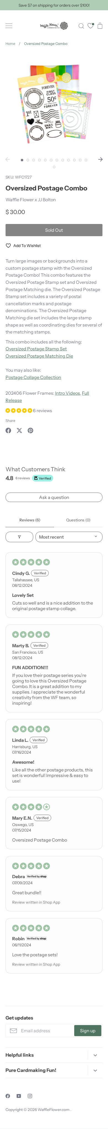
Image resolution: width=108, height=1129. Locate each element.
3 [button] (33, 160)
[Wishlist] (90, 26)
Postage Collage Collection (33, 377)
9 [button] (68, 160)
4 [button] (39, 160)
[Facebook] (7, 1096)
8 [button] (62, 160)
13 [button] (54, 167)
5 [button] (45, 160)
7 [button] (57, 160)
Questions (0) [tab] (78, 520)
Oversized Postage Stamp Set (36, 348)
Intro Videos (67, 393)
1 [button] (22, 160)
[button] (19, 410)
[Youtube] (18, 1096)
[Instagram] (29, 1096)
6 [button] (51, 160)
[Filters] (19, 537)
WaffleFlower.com (54, 1109)
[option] (54, 103)
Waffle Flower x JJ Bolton (31, 199)
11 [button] (80, 160)
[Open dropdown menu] (95, 1054)
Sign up (88, 1030)
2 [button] (28, 160)
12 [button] (86, 160)
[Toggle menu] (9, 26)
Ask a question (54, 497)
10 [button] (74, 160)
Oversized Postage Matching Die (39, 356)
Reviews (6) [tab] (29, 520)
